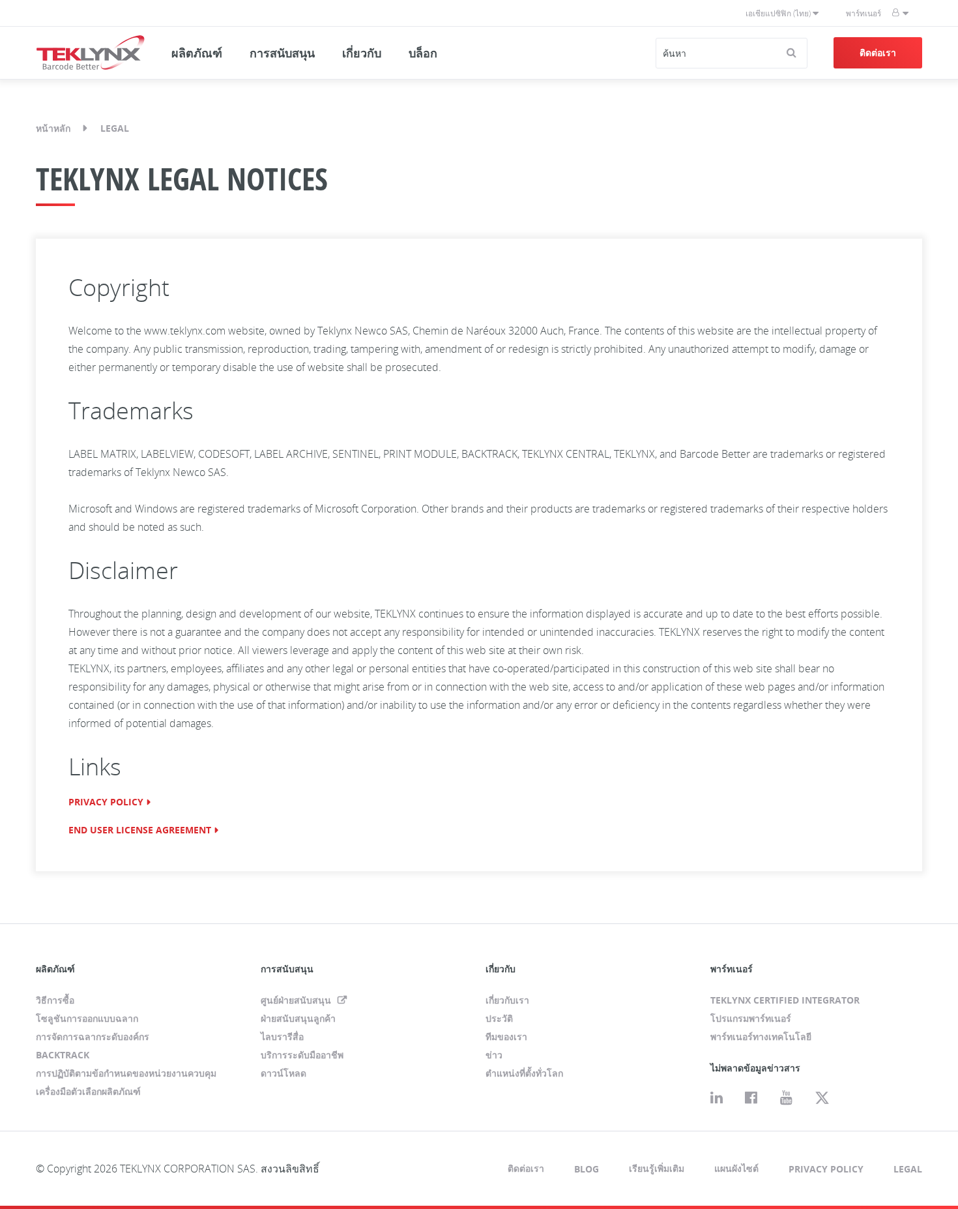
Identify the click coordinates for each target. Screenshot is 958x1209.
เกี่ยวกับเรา (507, 1000)
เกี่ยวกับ (361, 53)
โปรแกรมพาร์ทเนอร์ (750, 1018)
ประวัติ (499, 1018)
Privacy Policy (105, 802)
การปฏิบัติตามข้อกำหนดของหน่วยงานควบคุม (126, 1073)
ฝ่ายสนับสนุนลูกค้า (298, 1018)
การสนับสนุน (282, 53)
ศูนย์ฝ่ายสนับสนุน (297, 1000)
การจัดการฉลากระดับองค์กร (92, 1036)
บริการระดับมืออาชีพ (302, 1055)
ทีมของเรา (506, 1036)
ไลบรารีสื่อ (282, 1036)
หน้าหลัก (53, 128)
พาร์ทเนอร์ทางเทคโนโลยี (760, 1036)
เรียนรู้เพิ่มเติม (656, 1168)
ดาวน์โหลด (283, 1073)
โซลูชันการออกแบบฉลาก (87, 1018)
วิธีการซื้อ (55, 1000)
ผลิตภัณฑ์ (196, 53)
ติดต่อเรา (878, 52)
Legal (907, 1169)
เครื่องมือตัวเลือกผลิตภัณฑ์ (88, 1091)
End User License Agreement (139, 830)
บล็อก (423, 53)
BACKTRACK (62, 1055)
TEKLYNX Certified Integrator (785, 1000)
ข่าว (494, 1055)
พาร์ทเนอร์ (863, 13)
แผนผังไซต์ (736, 1168)
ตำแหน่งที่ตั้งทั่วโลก (524, 1073)
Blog (586, 1169)
